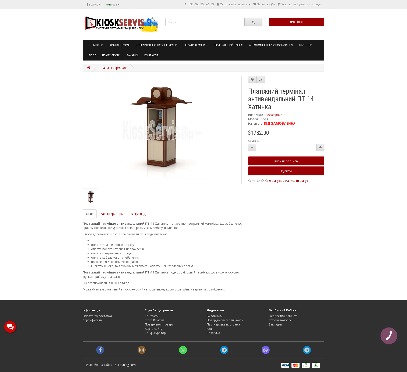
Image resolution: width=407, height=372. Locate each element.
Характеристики (112, 214)
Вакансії (132, 55)
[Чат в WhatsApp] (183, 351)
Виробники (215, 316)
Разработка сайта (99, 365)
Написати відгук (296, 181)
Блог (92, 55)
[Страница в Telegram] (307, 351)
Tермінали (96, 45)
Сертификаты (92, 320)
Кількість (253, 140)
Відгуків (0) (138, 214)
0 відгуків (275, 181)
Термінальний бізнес (228, 45)
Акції (210, 329)
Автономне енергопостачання (271, 45)
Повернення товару (159, 324)
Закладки (275, 324)
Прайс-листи (111, 55)
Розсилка (213, 333)
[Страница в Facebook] (100, 351)
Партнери (305, 45)
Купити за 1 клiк (286, 161)
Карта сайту (153, 329)
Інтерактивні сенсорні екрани (156, 45)
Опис (89, 214)
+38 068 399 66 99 (201, 4)
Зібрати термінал (195, 45)
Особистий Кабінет (283, 316)
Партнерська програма (223, 324)
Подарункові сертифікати (225, 320)
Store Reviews (154, 320)
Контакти (151, 55)
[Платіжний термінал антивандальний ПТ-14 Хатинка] (162, 130)
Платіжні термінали (113, 68)
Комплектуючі (120, 45)
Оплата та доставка (97, 316)
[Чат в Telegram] (224, 351)
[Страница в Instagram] (142, 351)
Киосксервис (273, 115)
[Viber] (266, 351)
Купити (286, 171)
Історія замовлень (282, 320)
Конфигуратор (155, 333)
